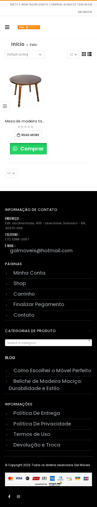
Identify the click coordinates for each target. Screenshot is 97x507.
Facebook (9, 496)
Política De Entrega (36, 413)
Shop (19, 283)
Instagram (18, 496)
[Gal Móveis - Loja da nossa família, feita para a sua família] (29, 27)
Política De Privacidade (42, 423)
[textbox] (48, 342)
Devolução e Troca (36, 444)
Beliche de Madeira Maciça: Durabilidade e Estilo (45, 385)
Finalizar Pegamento (38, 304)
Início (17, 44)
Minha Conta (29, 272)
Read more (30, 135)
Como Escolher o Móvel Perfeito (52, 370)
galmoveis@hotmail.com (41, 250)
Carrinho (24, 293)
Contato (23, 314)
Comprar (31, 148)
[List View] (89, 54)
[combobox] (48, 342)
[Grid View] (84, 54)
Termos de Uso (31, 434)
